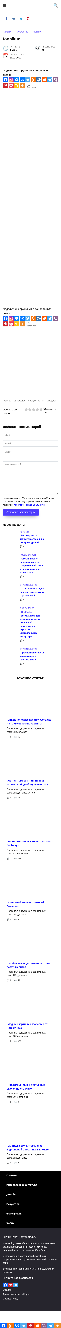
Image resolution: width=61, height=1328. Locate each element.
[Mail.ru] (38, 79)
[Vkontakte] (22, 79)
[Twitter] (27, 79)
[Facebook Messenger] (16, 79)
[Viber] (55, 79)
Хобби (10, 1223)
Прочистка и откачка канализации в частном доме (32, 656)
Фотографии (14, 1213)
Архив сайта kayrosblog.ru (16, 1294)
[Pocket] (11, 85)
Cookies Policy (10, 1298)
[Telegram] (49, 79)
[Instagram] (11, 79)
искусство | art (37, 400)
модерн (52, 400)
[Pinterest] (5, 85)
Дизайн (11, 1194)
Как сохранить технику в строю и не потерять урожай (32, 539)
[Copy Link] (16, 85)
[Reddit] (44, 79)
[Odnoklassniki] (33, 79)
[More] (22, 85)
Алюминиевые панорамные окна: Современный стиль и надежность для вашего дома (32, 565)
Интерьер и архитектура (21, 1185)
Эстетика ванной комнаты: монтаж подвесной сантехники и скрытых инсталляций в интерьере (30, 626)
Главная (11, 1175)
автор (8, 400)
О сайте (7, 1289)
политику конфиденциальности (29, 505)
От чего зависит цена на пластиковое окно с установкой (32, 592)
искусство (20, 400)
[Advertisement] (30, 368)
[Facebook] (5, 79)
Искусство (13, 1204)
